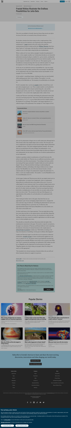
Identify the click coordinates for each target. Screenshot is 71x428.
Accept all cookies (7, 425)
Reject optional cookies (22, 425)
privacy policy (7, 419)
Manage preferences (5, 422)
